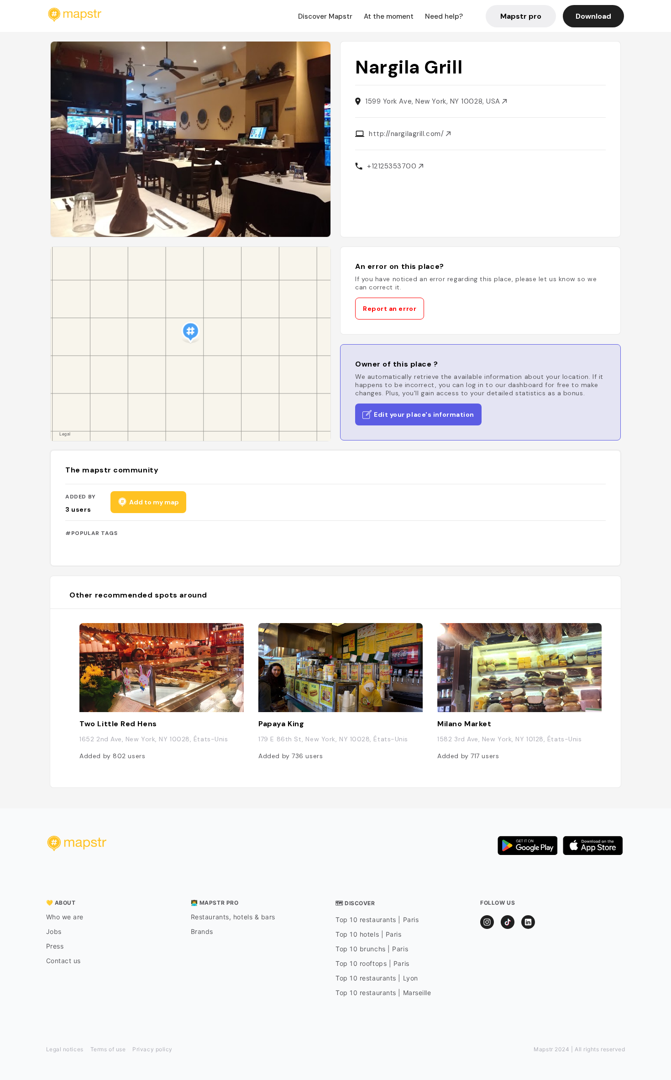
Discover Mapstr (325, 16)
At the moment (389, 16)
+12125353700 (393, 166)
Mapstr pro (520, 16)
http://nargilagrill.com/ (407, 133)
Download (593, 16)
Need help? (444, 16)
